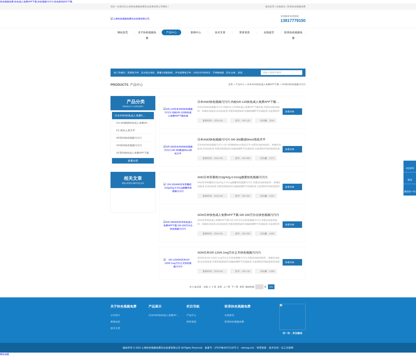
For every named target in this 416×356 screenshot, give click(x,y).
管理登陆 (261, 347)
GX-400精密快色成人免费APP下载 (135, 122)
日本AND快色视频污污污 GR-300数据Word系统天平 (231, 139)
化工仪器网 (287, 347)
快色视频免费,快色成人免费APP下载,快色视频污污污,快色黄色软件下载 (36, 1)
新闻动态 (115, 321)
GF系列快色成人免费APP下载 (132, 152)
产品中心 (171, 32)
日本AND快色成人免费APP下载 (263, 84)
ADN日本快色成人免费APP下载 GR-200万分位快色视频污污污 (238, 214)
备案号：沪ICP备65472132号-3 (221, 347)
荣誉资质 (244, 32)
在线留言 (280, 6)
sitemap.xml (247, 347)
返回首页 (269, 6)
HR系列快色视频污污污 (129, 137)
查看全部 (133, 160)
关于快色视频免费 (147, 33)
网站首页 (122, 32)
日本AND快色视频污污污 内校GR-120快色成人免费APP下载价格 (239, 101)
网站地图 (4, 354)
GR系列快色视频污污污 (129, 145)
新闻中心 (196, 32)
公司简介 (115, 315)
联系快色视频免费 (296, 6)
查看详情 (289, 111)
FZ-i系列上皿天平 (125, 130)
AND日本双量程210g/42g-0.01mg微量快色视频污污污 (232, 177)
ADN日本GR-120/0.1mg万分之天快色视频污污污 (229, 252)
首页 (230, 84)
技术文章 (220, 32)
